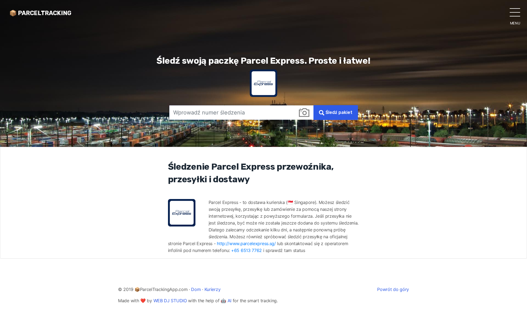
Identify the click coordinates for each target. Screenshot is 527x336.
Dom (196, 289)
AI (229, 300)
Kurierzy (212, 289)
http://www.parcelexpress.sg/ (246, 243)
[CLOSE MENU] (515, 12)
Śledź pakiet (338, 112)
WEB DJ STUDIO (170, 300)
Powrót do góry (393, 289)
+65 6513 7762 (246, 250)
